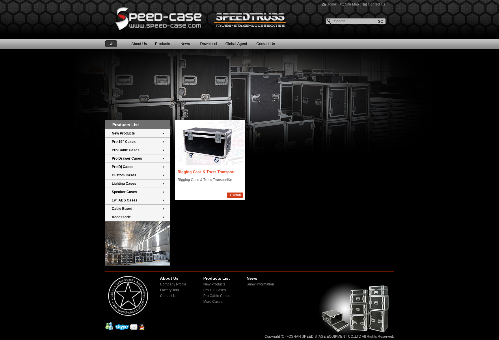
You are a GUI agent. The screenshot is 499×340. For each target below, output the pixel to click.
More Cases (212, 302)
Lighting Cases (124, 184)
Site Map (352, 4)
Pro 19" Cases (124, 142)
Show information (260, 284)
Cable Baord (122, 209)
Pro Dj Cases (122, 167)
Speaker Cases (124, 192)
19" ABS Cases (124, 200)
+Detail (235, 195)
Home (331, 4)
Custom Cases (124, 175)
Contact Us (376, 4)
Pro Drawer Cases (127, 158)
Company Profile (173, 284)
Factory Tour (169, 290)
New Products (123, 133)
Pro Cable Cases (125, 150)
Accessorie (121, 217)
